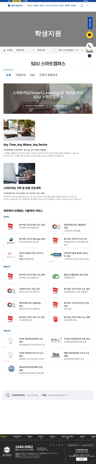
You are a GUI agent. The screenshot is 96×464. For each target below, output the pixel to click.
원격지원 (81, 459)
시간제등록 (25, 1)
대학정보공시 (82, 437)
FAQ (32, 75)
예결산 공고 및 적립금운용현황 (67, 437)
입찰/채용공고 (52, 437)
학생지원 (73, 5)
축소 (82, 50)
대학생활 (67, 5)
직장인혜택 (90, 23)
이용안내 (20, 75)
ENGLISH (85, 1)
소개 (8, 75)
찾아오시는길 (41, 437)
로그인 (82, 6)
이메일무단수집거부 (17, 437)
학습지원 (41, 50)
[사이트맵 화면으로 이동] (87, 5)
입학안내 (36, 5)
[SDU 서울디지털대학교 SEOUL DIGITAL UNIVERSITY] (15, 5)
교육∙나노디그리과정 (51, 5)
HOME (10, 50)
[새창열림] (50, 445)
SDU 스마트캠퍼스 (66, 50)
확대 (77, 50)
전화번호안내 (29, 437)
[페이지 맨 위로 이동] (89, 56)
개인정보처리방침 (3, 437)
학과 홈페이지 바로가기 (73, 445)
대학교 (9, 1)
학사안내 (61, 5)
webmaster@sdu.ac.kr (57, 395)
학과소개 (42, 5)
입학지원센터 (17, 1)
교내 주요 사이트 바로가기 (87, 445)
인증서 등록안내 (48, 75)
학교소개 (30, 5)
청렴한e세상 (93, 437)
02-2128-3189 (32, 395)
